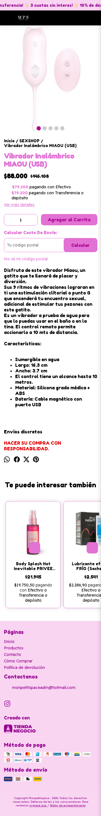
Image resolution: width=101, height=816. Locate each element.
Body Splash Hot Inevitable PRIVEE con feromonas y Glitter (33, 566)
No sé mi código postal (26, 258)
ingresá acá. (38, 805)
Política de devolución (24, 667)
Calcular (80, 245)
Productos (13, 648)
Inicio (9, 641)
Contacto (12, 654)
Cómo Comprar (18, 661)
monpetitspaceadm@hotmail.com (43, 687)
